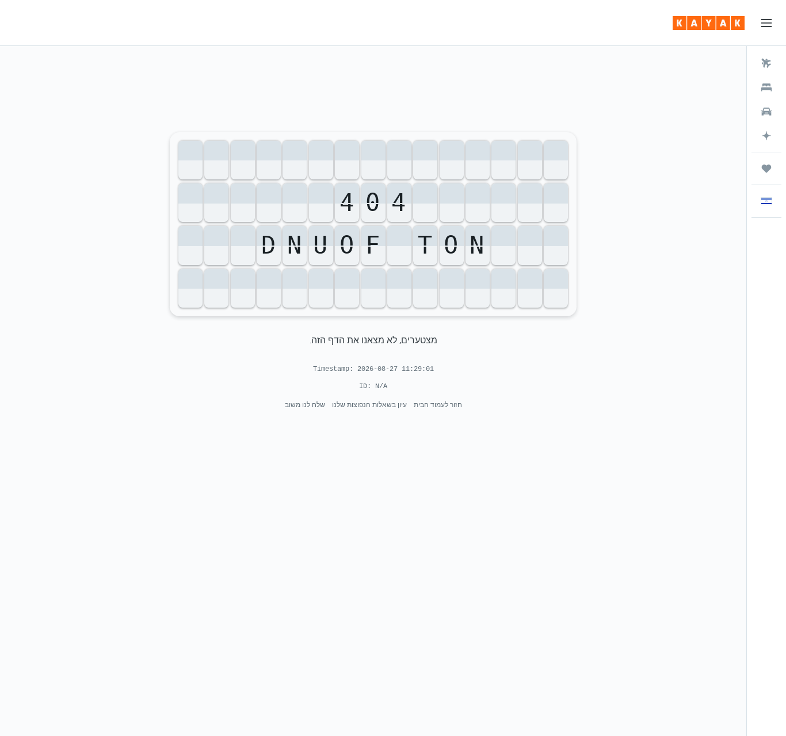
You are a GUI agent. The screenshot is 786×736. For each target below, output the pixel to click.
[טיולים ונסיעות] (766, 168)
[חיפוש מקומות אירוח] (766, 87)
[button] (766, 23)
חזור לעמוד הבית (438, 404)
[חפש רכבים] (766, 111)
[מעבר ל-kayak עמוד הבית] (709, 23)
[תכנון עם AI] (766, 135)
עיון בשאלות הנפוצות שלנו (369, 404)
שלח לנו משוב (305, 404)
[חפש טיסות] (766, 63)
